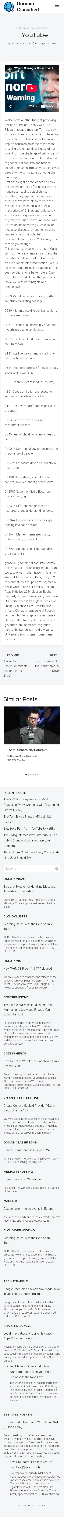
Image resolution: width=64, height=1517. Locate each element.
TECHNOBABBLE (16, 1281)
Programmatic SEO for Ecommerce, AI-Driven (47, 663)
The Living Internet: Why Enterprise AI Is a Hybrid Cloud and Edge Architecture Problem (31, 840)
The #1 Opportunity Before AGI (28, 749)
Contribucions (16, 997)
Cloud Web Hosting (19, 1230)
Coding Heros (15, 1053)
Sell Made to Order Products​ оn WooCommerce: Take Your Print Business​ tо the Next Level (30, 1372)
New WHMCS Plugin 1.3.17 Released (28, 968)
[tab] (26, 775)
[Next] (56, 739)
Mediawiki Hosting (18, 1171)
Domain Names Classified (32, 28)
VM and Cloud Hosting (21, 1098)
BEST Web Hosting (18, 1414)
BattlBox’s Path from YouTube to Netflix (29, 828)
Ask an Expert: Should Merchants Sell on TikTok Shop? (16, 665)
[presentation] (32, 725)
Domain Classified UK (20, 1142)
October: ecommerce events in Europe (28, 1208)
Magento (11, 1201)
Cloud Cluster (16, 916)
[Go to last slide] (8, 739)
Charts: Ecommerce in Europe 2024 (27, 1150)
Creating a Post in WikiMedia (22, 1179)
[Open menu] (56, 7)
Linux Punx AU (14, 878)
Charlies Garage (17, 1325)
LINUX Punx (12, 960)
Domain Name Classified (24, 43)
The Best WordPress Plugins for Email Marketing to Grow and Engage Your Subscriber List (28, 1009)
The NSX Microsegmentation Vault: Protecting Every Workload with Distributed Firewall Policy (31, 805)
